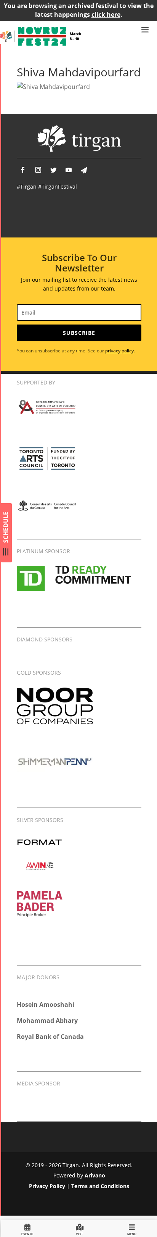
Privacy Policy (47, 1186)
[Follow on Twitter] (53, 170)
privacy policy (119, 350)
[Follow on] (84, 170)
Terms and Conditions (100, 1186)
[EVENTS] (27, 1228)
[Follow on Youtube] (68, 170)
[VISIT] (79, 1228)
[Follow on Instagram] (38, 170)
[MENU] (132, 1228)
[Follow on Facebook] (23, 170)
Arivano (95, 1175)
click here (105, 14)
